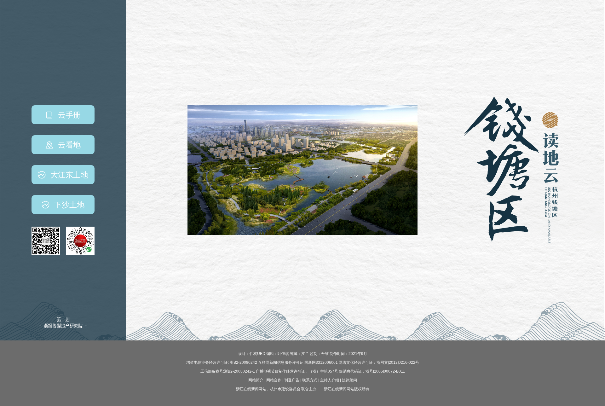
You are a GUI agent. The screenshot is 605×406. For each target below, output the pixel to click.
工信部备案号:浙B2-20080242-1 (227, 371)
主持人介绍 (329, 380)
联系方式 (309, 380)
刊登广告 (291, 380)
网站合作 (273, 380)
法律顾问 (349, 380)
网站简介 (255, 380)
